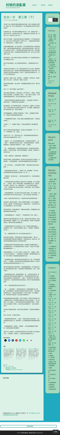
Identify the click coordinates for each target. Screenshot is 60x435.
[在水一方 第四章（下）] (35, 354)
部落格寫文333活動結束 (10, 368)
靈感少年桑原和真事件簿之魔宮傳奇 (52, 363)
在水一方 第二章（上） (52, 110)
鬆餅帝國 (53, 255)
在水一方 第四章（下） (52, 121)
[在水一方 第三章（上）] (10, 354)
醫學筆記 (52, 385)
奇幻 (12, 366)
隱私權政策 (30, 426)
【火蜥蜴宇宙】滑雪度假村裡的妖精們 (52, 153)
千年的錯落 (53, 290)
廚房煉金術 (53, 278)
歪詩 (51, 353)
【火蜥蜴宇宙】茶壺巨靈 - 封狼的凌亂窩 (52, 230)
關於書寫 (52, 359)
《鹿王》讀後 (52, 145)
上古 (6, 366)
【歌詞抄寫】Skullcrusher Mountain (14, 369)
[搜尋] (55, 20)
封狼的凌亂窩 (16, 5)
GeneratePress (39, 432)
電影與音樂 (53, 389)
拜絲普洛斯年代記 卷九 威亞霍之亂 (52, 349)
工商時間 (52, 276)
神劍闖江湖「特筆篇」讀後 (52, 72)
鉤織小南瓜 (51, 143)
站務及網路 (53, 382)
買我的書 (43, 5)
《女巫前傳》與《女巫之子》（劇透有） (52, 66)
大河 (6, 365)
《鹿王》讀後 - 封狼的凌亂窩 (52, 182)
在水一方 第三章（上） (52, 100)
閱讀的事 (50, 5)
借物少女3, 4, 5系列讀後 (52, 186)
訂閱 (55, 431)
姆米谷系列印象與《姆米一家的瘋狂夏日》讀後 (52, 203)
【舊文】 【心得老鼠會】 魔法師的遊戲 (52, 61)
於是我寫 (34, 5)
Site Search (51, 17)
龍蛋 (51, 368)
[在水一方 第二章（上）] (22, 354)
